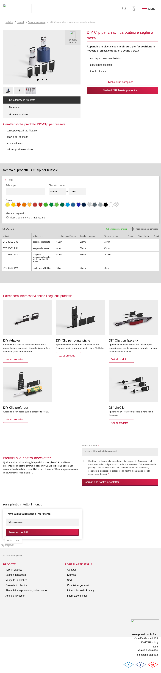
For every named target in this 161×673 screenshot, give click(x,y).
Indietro (9, 22)
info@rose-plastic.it (147, 654)
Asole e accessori (36, 22)
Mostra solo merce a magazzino (27, 217)
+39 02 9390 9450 (134, 8)
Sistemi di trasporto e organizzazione (26, 590)
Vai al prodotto (14, 359)
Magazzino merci (118, 229)
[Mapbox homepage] (7, 545)
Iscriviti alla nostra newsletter (102, 482)
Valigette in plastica (16, 580)
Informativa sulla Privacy (80, 590)
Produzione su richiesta (146, 229)
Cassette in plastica (16, 585)
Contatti (71, 569)
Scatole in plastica (16, 575)
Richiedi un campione (120, 82)
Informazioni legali (77, 595)
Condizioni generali (78, 585)
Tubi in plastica (14, 569)
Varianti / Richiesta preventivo (120, 90)
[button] (38, 80)
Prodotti (20, 22)
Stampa (71, 575)
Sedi (69, 580)
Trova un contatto (19, 532)
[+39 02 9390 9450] (134, 8)
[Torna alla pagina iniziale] (17, 8)
